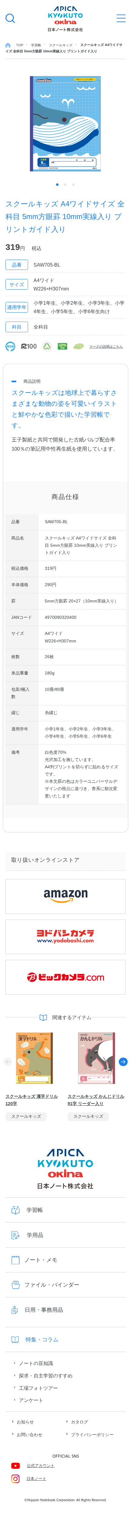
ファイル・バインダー (51, 1284)
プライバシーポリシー (92, 1434)
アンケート (31, 1400)
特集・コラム (42, 1339)
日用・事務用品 (44, 1310)
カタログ (79, 1422)
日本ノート (36, 1479)
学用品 (35, 1235)
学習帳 (35, 1210)
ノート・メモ (40, 1260)
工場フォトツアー (38, 1388)
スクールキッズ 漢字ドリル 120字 (31, 1100)
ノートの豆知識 (36, 1363)
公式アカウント (41, 1466)
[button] (123, 1062)
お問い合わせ (29, 1434)
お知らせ (25, 1422)
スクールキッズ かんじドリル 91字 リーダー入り (96, 1100)
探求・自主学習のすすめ (46, 1375)
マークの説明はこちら (106, 346)
